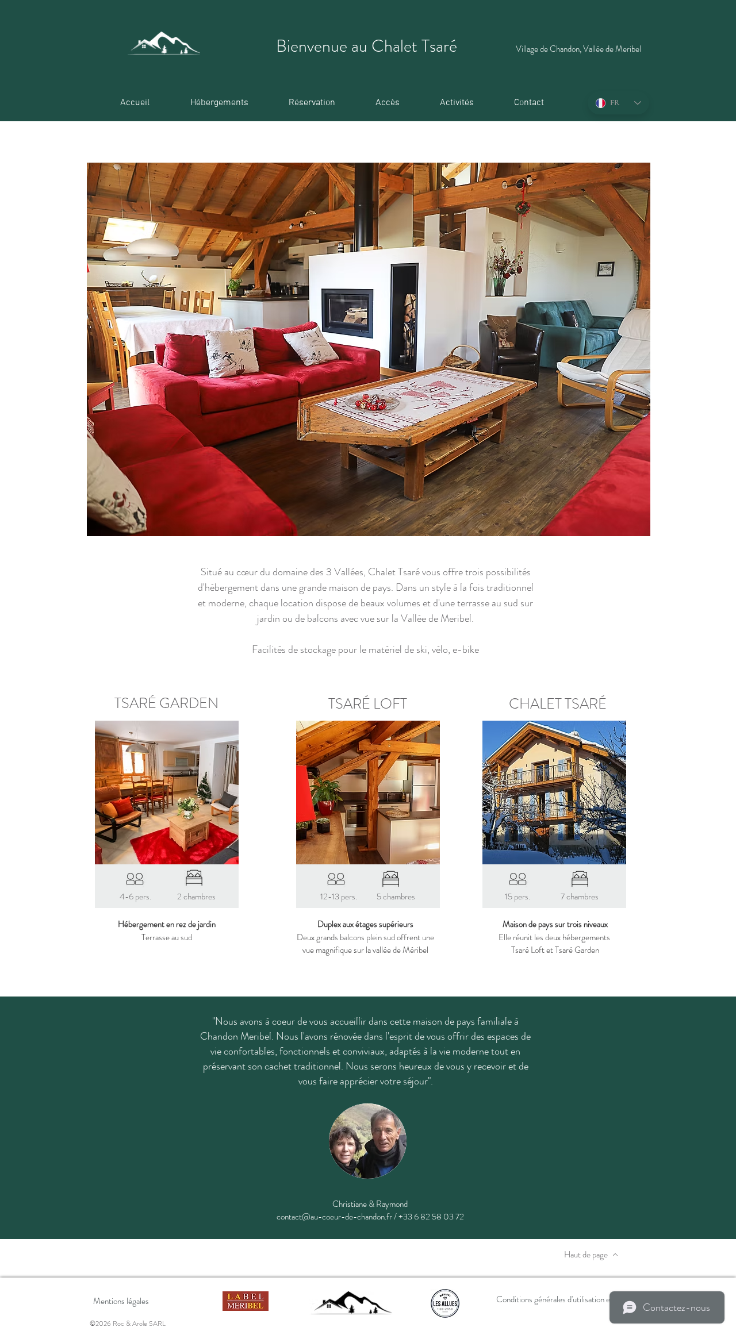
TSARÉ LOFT (367, 704)
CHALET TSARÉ (558, 704)
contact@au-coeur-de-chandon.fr (334, 1216)
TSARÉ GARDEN (166, 703)
